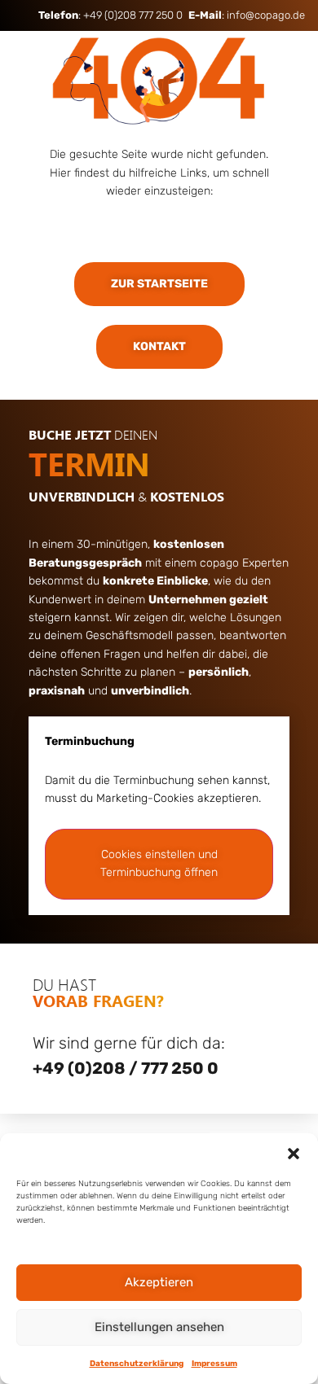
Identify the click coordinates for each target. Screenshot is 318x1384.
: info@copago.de (246, 15)
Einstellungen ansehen (159, 1327)
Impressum (214, 1364)
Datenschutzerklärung (136, 1364)
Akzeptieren (159, 1282)
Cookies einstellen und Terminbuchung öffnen (159, 863)
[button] (293, 1153)
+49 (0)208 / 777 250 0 (126, 1068)
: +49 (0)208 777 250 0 (110, 15)
